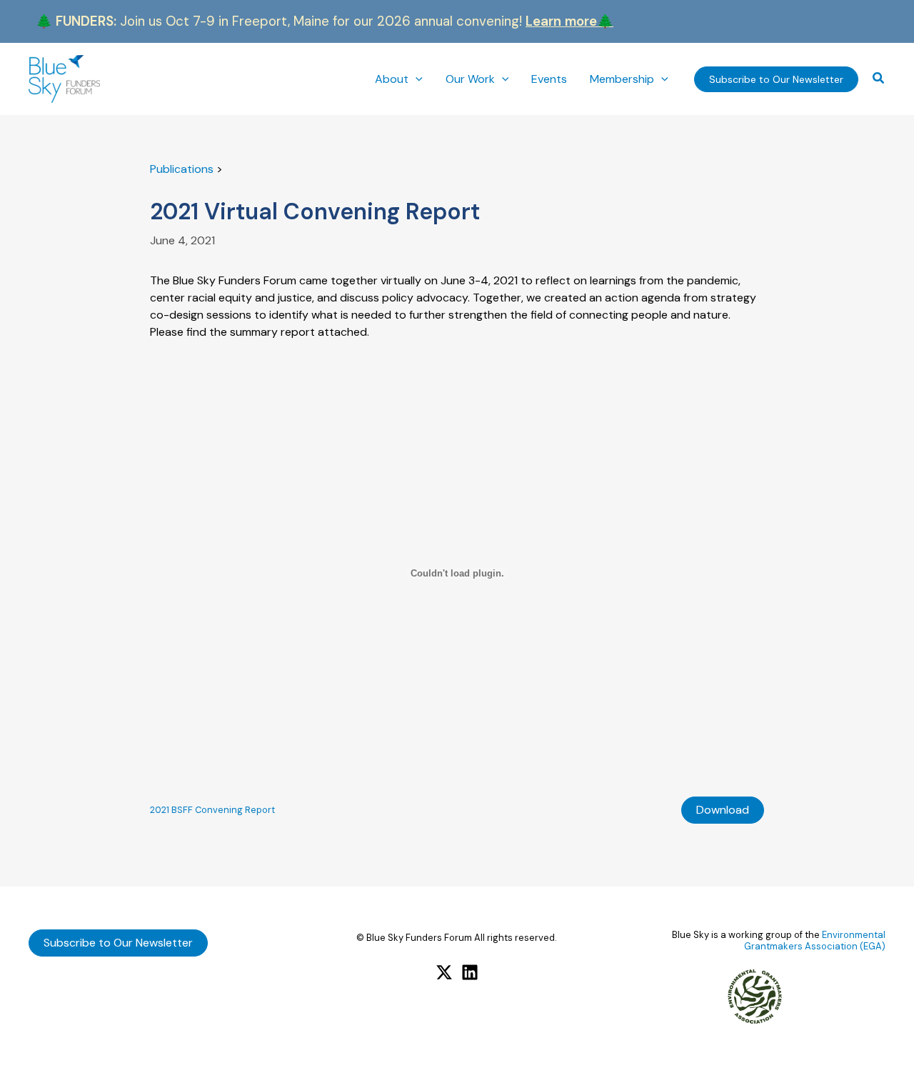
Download (722, 809)
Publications (182, 168)
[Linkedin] (469, 972)
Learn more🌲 (569, 21)
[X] (444, 972)
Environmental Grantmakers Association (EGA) (814, 940)
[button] (415, 79)
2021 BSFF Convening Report (212, 810)
